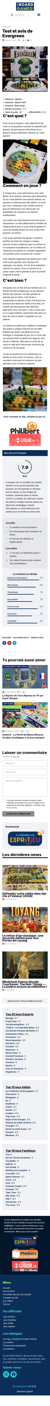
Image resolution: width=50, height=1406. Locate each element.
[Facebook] (13, 1374)
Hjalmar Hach (21, 638)
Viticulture (11, 1094)
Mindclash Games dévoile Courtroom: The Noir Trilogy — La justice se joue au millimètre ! (24, 984)
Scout (8, 1180)
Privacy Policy (11, 808)
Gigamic (7, 638)
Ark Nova (10, 1043)
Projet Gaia (11, 1021)
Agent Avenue (13, 1177)
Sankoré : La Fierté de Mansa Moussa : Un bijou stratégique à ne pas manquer (23, 736)
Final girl (10, 1126)
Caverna (10, 1062)
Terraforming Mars (15, 1024)
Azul (8, 1183)
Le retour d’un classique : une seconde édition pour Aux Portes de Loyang (22, 938)
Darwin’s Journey (14, 1059)
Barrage (9, 1018)
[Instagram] (6, 1374)
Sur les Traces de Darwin (18, 1158)
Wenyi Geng (37, 638)
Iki (7, 1100)
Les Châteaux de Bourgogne (20, 1091)
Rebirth (9, 1164)
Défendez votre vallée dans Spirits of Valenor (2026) (24, 894)
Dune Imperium (13, 1040)
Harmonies (11, 1202)
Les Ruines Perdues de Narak (20, 1031)
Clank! (9, 1107)
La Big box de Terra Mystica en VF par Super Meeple (22, 697)
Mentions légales (25, 1391)
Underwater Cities (15, 1034)
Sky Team (10, 1196)
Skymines (10, 1050)
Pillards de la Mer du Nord (18, 1123)
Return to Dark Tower (16, 1129)
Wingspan (11, 1097)
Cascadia (10, 1173)
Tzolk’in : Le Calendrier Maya (20, 1027)
